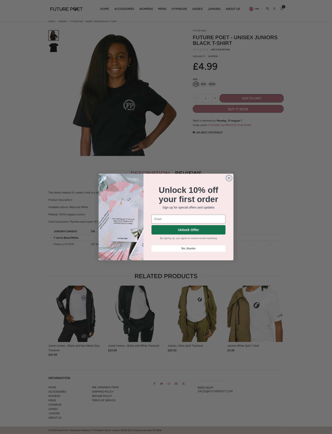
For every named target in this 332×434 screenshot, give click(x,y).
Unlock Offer (188, 230)
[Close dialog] (229, 178)
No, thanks (188, 248)
